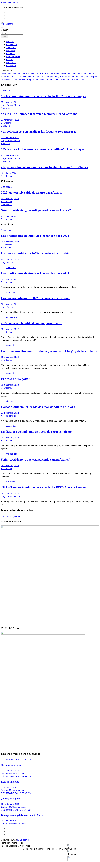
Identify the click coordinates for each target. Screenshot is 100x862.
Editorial (10, 41)
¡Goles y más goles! (11, 798)
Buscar (4, 29)
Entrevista (10, 50)
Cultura (9, 59)
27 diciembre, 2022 (10, 412)
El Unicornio (6, 122)
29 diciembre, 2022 (10, 356)
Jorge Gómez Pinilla (10, 104)
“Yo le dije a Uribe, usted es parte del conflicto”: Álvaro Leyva (43, 149)
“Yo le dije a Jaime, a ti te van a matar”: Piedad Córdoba (39, 113)
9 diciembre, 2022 (9, 787)
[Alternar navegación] (2, 27)
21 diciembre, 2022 (10, 770)
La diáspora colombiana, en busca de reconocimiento (36, 431)
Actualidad (11, 47)
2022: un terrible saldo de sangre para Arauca (31, 192)
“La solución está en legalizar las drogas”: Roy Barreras (41, 76)
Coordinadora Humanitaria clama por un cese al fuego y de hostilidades (49, 351)
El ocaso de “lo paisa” (15, 379)
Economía (11, 62)
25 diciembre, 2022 (10, 101)
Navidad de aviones (11, 764)
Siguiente (15, 516)
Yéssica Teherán (8, 415)
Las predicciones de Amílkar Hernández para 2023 (35, 235)
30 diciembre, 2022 (10, 198)
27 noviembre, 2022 (10, 119)
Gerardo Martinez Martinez (13, 773)
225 (9, 516)
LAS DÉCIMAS (13, 56)
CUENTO (10, 53)
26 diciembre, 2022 (10, 437)
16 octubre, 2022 (9, 172)
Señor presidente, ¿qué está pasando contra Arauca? (36, 210)
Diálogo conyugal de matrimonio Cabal (22, 815)
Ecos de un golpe (10, 781)
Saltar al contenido (9, 2)
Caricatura (11, 65)
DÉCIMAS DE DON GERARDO (16, 759)
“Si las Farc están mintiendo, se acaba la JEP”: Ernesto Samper (30, 73)
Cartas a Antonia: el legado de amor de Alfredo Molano (38, 406)
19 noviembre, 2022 (10, 820)
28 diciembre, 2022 (10, 384)
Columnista (11, 44)
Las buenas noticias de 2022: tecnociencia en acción (35, 253)
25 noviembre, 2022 (10, 155)
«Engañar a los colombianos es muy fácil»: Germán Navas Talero (56, 79)
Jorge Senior (7, 262)
